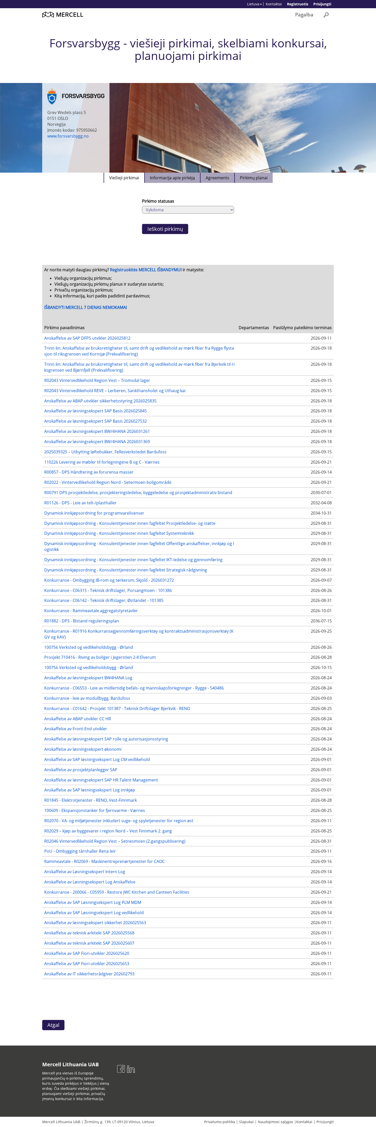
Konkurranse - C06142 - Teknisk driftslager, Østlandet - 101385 (103, 600)
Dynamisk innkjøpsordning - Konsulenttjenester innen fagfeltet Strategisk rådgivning (125, 570)
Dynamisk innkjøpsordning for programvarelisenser (94, 513)
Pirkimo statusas (158, 201)
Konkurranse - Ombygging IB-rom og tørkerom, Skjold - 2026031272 (109, 580)
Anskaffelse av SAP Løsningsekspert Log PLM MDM (92, 902)
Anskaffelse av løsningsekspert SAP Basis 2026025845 (95, 411)
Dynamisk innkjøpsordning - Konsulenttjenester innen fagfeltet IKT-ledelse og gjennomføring (133, 559)
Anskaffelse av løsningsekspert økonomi (82, 749)
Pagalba (304, 14)
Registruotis (297, 4)
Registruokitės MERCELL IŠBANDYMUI (146, 270)
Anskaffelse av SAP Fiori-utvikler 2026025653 (86, 963)
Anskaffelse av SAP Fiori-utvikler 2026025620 (86, 953)
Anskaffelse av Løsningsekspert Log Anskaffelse (89, 882)
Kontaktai (274, 4)
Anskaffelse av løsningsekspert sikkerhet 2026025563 (95, 922)
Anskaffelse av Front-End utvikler (75, 729)
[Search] (326, 14)
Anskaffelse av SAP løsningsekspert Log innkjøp (89, 790)
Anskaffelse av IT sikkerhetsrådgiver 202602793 (89, 974)
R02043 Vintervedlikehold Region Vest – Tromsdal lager (97, 380)
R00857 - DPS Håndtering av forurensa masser (89, 472)
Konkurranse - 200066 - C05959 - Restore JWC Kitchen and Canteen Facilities (116, 892)
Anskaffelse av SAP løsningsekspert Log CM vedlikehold (97, 759)
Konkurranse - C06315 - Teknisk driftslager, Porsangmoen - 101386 (108, 590)
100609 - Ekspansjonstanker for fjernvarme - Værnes (94, 810)
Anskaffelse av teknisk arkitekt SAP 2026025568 (89, 933)
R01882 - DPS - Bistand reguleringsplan (81, 621)
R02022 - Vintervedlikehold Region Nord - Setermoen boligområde (107, 482)
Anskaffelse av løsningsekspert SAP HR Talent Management (101, 780)
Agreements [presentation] (217, 178)
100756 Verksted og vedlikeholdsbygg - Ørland (88, 647)
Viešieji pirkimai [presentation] (124, 178)
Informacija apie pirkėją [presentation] (172, 178)
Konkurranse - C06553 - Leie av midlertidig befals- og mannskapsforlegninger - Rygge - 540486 (134, 688)
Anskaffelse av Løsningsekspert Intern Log (84, 871)
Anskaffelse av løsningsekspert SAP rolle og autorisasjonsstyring (106, 739)
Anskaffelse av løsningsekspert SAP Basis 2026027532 (95, 421)
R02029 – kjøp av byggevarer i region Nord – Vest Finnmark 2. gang (108, 831)
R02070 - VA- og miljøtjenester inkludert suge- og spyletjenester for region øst (118, 820)
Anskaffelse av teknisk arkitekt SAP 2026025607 (89, 943)
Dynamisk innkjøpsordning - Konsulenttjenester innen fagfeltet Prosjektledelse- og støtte (129, 523)
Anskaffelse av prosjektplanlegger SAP (80, 770)
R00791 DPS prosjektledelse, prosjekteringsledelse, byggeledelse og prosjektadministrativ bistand (138, 492)
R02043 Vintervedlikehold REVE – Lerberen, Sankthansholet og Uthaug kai (114, 390)
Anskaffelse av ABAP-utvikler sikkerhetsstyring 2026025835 (100, 401)
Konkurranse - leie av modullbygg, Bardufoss (87, 698)
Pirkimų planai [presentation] (254, 178)
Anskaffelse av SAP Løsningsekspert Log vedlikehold (94, 912)
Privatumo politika (219, 1121)
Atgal (53, 1024)
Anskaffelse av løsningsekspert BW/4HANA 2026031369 (97, 441)
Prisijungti (322, 4)
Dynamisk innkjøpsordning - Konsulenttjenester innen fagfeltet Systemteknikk (119, 533)
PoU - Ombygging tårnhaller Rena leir (80, 851)
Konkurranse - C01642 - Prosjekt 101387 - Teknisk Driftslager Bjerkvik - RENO (117, 708)
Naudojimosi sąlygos (275, 1121)
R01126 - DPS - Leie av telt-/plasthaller (80, 503)
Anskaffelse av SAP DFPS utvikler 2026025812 (87, 338)
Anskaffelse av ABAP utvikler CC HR (77, 719)
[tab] (124, 178)
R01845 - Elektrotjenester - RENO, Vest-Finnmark (90, 800)
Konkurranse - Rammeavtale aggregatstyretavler (91, 610)
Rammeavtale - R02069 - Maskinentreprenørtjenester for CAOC (104, 861)
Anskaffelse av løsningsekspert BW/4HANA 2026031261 (97, 431)
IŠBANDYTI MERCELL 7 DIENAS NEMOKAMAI (85, 307)
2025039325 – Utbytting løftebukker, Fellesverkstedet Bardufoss (105, 452)
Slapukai (246, 1121)
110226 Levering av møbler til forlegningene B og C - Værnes (102, 462)
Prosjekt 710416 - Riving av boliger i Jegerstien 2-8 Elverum (100, 657)
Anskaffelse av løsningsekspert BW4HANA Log (88, 678)
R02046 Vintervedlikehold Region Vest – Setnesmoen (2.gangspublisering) (114, 841)
